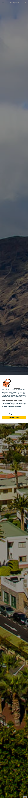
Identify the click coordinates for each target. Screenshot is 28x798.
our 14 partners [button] (17, 388)
